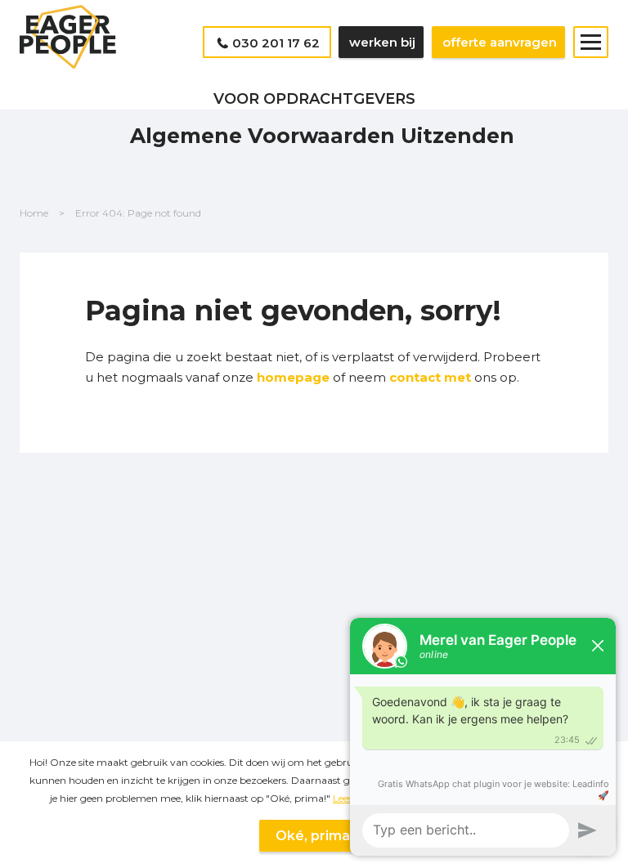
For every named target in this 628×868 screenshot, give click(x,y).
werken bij (382, 42)
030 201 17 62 (276, 43)
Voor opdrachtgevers (314, 99)
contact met (431, 377)
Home (34, 213)
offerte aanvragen (499, 42)
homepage (293, 377)
